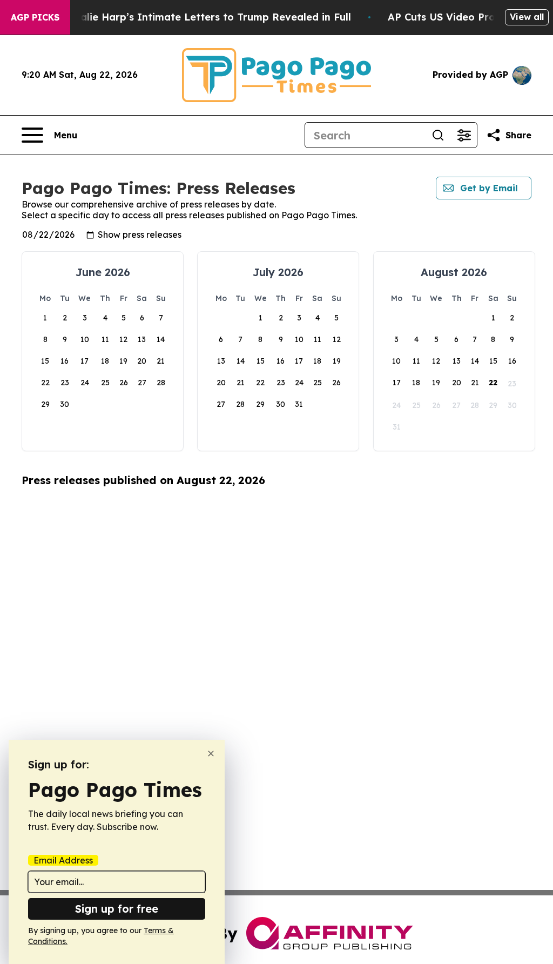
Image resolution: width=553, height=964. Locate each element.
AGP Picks (35, 17)
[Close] (211, 753)
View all (527, 16)
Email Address (63, 860)
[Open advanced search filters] (464, 135)
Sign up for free (116, 908)
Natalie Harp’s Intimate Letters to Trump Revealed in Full (206, 17)
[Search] (438, 135)
